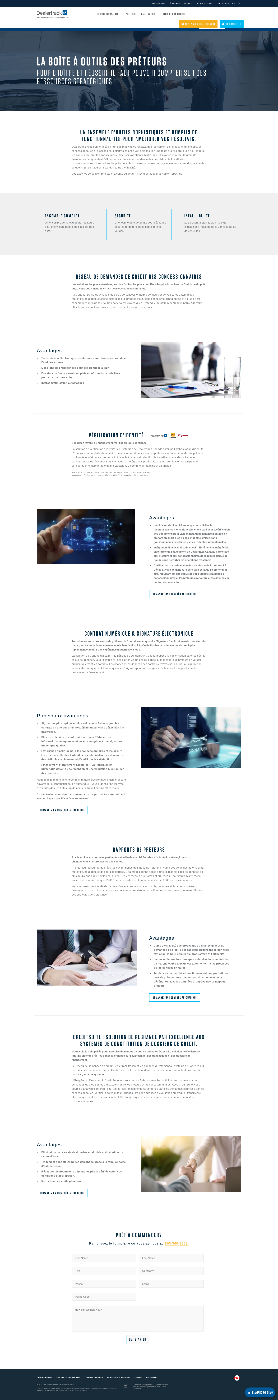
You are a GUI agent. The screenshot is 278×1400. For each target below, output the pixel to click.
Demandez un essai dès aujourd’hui (175, 594)
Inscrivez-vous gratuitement (198, 24)
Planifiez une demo (262, 1392)
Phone (79, 1283)
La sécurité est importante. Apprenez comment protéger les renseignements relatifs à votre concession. (150, 1386)
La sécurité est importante (118, 1377)
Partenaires (148, 14)
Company (148, 1270)
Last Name (148, 1258)
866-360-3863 (158, 3)
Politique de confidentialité (68, 1377)
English (236, 3)
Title (77, 1270)
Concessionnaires (108, 14)
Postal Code (82, 1296)
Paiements (223, 3)
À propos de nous (180, 3)
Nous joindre (205, 3)
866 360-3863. (177, 1243)
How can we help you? (88, 1309)
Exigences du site (44, 1377)
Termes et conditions (172, 14)
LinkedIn (138, 1377)
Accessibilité (152, 1377)
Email (145, 1283)
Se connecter (233, 24)
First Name (81, 1258)
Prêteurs (131, 14)
